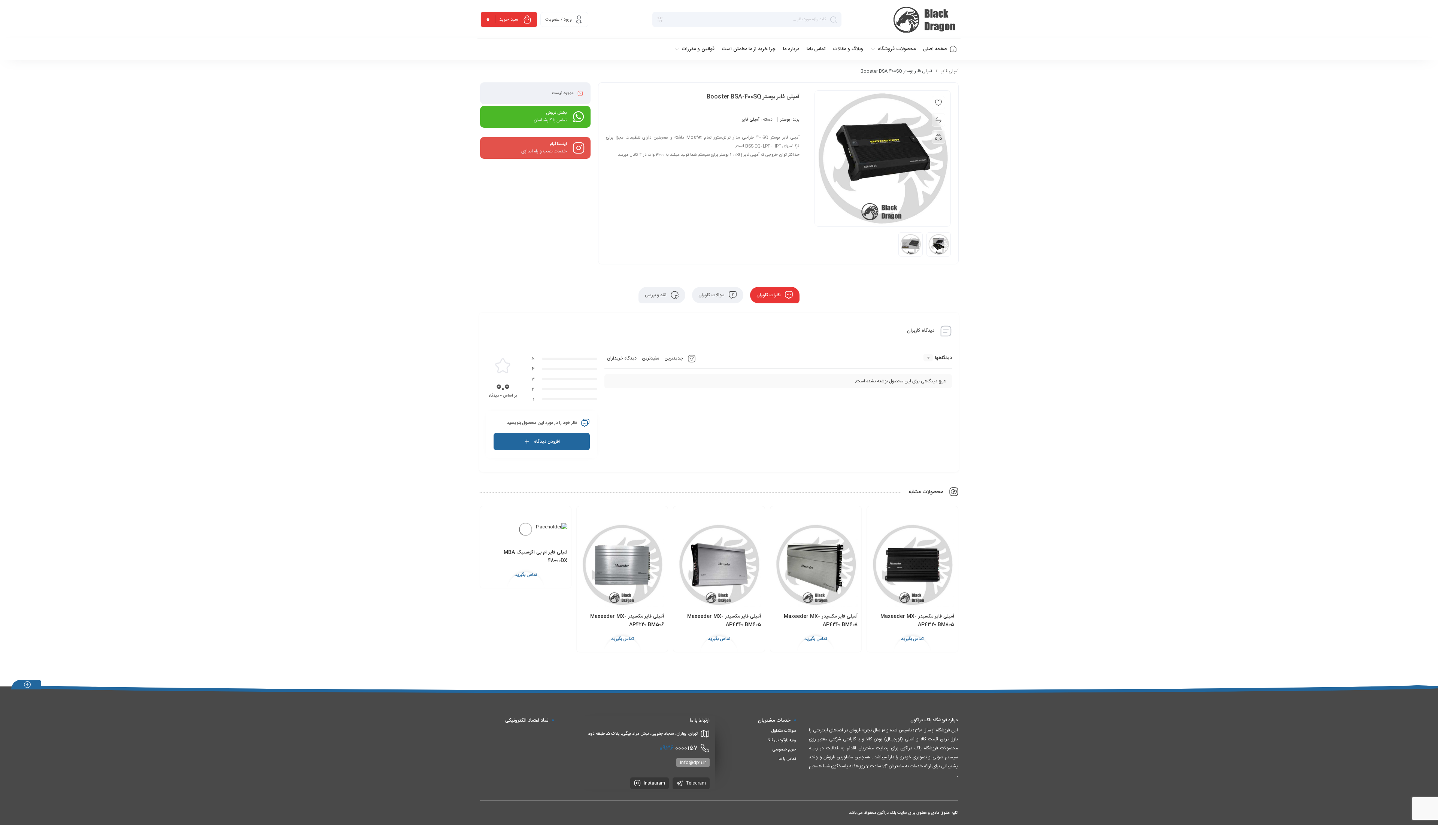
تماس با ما (787, 759)
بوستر (785, 119)
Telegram (695, 783)
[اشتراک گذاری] (938, 137)
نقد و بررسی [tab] (656, 295)
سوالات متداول (783, 731)
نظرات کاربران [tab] (769, 295)
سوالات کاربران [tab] (712, 295)
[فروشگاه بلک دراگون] (925, 19)
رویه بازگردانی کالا (782, 740)
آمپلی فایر (950, 71)
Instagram (654, 783)
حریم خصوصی (784, 749)
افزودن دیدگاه (547, 441)
